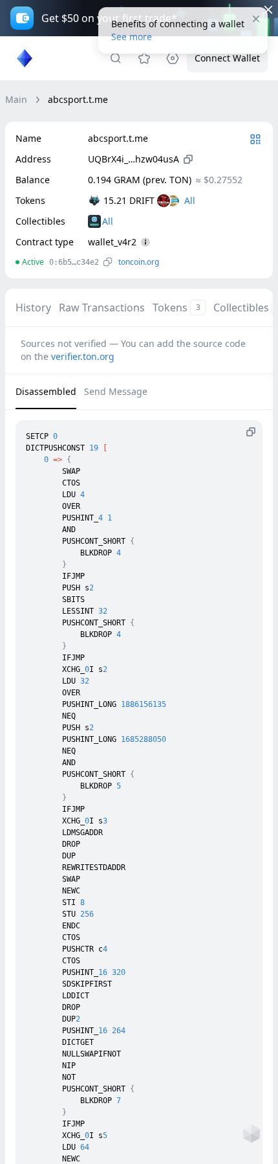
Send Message (115, 391)
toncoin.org (138, 261)
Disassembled (46, 391)
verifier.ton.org (82, 356)
